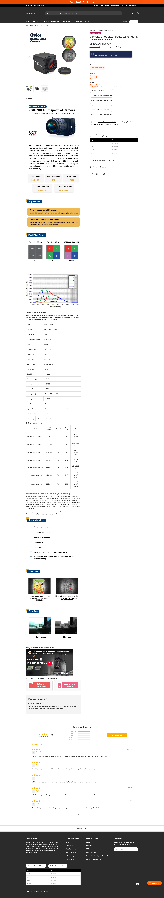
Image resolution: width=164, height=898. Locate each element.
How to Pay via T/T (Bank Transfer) (97, 856)
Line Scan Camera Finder (94, 859)
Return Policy (70, 856)
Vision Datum (93, 30)
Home (28, 21)
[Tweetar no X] (97, 174)
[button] (137, 13)
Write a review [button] (117, 735)
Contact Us (69, 845)
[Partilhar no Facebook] (100, 174)
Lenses (44, 21)
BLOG (88, 842)
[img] (36, 749)
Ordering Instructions (72, 849)
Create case (90, 845)
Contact (86, 21)
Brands (96, 5)
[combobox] (83, 13)
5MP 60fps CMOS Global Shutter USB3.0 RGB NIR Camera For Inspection (40, 25)
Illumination (55, 21)
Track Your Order (71, 852)
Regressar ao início (82, 828)
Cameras (35, 21)
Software (79, 21)
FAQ (102, 5)
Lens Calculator (91, 852)
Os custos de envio (95, 47)
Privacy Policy (70, 859)
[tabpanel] (53, 396)
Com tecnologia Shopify (42, 891)
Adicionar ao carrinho (121, 135)
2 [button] (81, 814)
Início (27, 25)
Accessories (67, 21)
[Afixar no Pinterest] (104, 174)
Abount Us (69, 842)
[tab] (29, 99)
